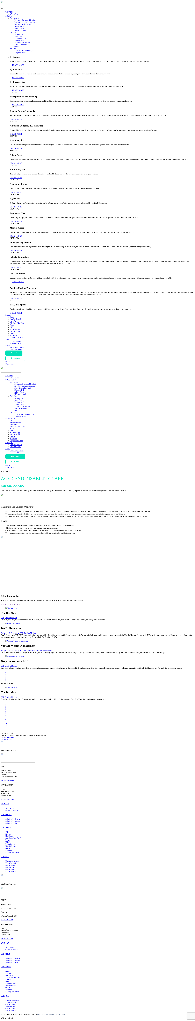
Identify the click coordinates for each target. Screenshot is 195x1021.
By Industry (14, 32)
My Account (15, 358)
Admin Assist (19, 28)
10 (6, 723)
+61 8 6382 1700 (7, 920)
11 (6, 725)
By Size (13, 48)
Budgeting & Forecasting (23, 24)
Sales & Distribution (21, 44)
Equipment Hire (20, 38)
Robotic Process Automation (24, 22)
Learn (7, 345)
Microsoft (13, 335)
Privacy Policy (61, 1014)
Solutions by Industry (13, 821)
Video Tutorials (10, 863)
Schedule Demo (15, 343)
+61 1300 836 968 (7, 781)
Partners (8, 315)
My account (9, 467)
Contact (14, 353)
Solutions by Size (11, 823)
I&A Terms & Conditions (46, 1014)
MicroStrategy (15, 329)
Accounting (18, 34)
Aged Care (18, 36)
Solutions (8, 16)
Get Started (15, 456)
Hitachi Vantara (15, 331)
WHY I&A (9, 12)
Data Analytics (19, 26)
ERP (2, 618)
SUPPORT (9, 443)
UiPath (12, 327)
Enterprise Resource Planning (25, 20)
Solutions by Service (12, 819)
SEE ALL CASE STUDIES (11, 604)
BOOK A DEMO (7, 737)
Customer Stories (16, 349)
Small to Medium (11, 618)
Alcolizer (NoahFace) (17, 323)
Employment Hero (16, 337)
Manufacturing (19, 40)
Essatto (12, 325)
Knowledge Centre (16, 347)
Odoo (12, 317)
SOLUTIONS (10, 380)
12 (6, 727)
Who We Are (14, 14)
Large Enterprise (20, 52)
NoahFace (13, 321)
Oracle (12, 333)
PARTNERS (10, 418)
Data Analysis (19, 390)
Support (8, 339)
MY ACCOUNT (11, 871)
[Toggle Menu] (2, 8)
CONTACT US (6, 739)
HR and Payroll (20, 30)
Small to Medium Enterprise (24, 50)
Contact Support (16, 341)
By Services (14, 18)
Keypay (8, 834)
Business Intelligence (27, 650)
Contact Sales (10, 869)
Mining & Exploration (22, 42)
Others (16, 46)
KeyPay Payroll (15, 319)
